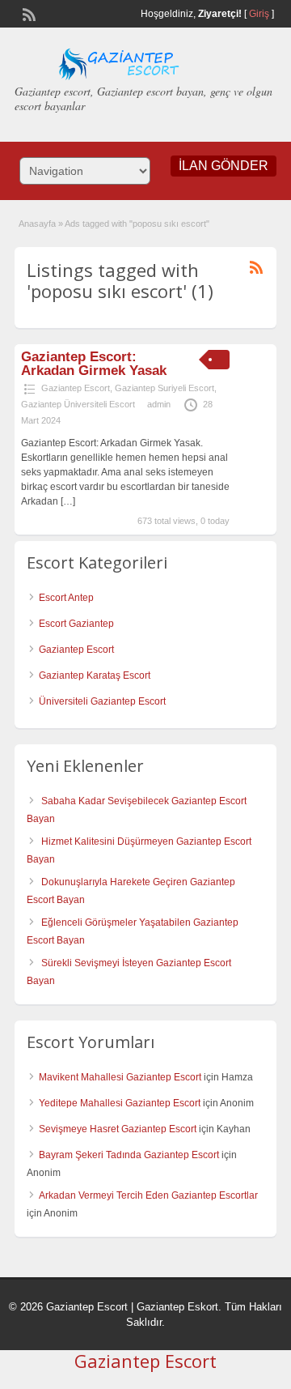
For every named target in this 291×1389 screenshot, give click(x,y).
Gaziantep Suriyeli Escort (164, 388)
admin (159, 404)
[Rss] (27, 12)
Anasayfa (37, 223)
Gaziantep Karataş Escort (94, 675)
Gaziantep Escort (75, 388)
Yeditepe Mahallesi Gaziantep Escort (119, 1103)
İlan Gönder (223, 166)
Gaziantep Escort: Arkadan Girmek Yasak (94, 363)
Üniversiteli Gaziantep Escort (102, 701)
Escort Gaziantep (76, 623)
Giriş (259, 13)
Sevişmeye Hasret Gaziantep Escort (117, 1129)
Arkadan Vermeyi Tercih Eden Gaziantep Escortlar (148, 1195)
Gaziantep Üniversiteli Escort (78, 404)
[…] (68, 501)
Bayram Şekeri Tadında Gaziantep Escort (129, 1155)
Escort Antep (66, 597)
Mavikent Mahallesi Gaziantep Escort (120, 1077)
